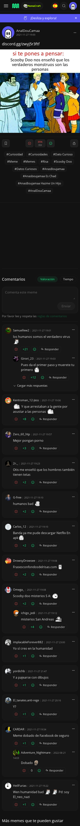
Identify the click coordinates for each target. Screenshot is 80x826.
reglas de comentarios (52, 316)
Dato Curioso (64, 154)
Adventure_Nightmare (35, 752)
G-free (17, 497)
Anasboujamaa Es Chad (40, 176)
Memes (30, 161)
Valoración (47, 279)
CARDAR (18, 729)
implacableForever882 (28, 642)
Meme (13, 161)
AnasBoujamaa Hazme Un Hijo (40, 183)
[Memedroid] (15, 6)
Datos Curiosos (27, 169)
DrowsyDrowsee (24, 560)
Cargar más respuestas (32, 385)
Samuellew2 (21, 330)
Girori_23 (27, 358)
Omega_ (18, 589)
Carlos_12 (19, 526)
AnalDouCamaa (28, 30)
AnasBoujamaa (54, 169)
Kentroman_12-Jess (26, 400)
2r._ (15, 463)
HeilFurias (19, 785)
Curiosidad (15, 154)
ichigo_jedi (28, 613)
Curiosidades (39, 154)
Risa (45, 161)
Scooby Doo (64, 161)
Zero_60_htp (21, 434)
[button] (64, 6)
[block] (75, 32)
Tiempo (68, 279)
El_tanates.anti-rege (26, 700)
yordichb (19, 671)
